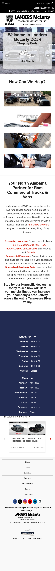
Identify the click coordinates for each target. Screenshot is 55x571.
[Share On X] (20, 501)
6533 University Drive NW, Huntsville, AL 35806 (32, 11)
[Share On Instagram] (25, 501)
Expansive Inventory (16, 241)
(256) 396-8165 (47, 7)
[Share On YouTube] (30, 501)
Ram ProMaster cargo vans (26, 244)
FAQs (27, 467)
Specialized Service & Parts (20, 267)
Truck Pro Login (27, 494)
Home (27, 462)
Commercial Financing (18, 256)
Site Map (27, 478)
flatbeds (31, 252)
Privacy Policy (27, 483)
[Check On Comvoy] (40, 501)
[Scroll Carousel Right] (50, 438)
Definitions (27, 473)
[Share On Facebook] (15, 501)
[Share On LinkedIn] (35, 501)
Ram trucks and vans (38, 224)
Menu (7, 3)
